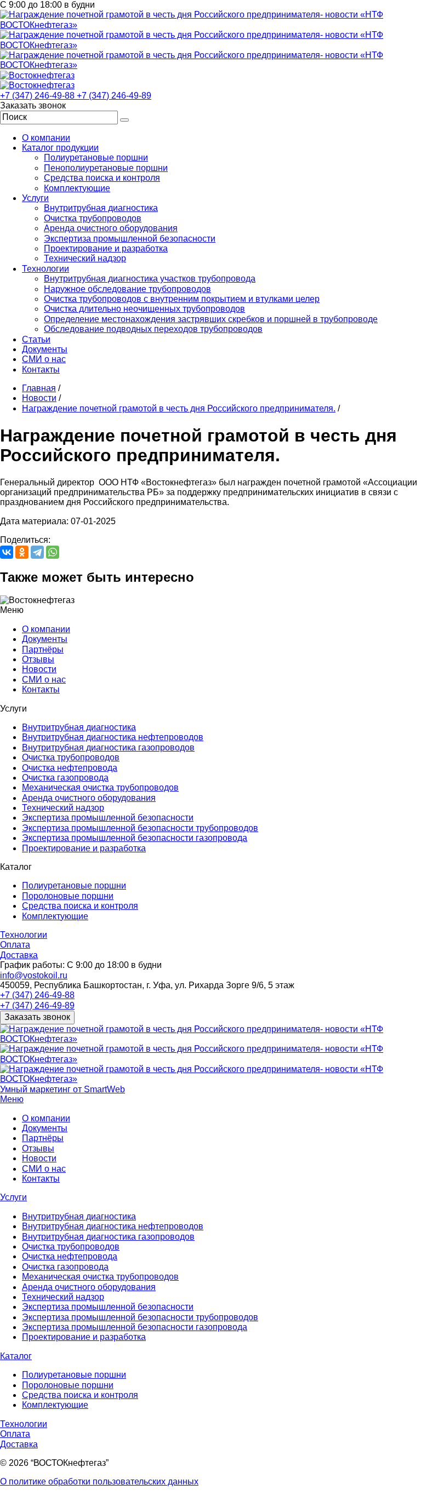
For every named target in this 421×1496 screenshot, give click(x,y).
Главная (39, 388)
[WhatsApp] (52, 552)
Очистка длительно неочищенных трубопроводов (144, 308)
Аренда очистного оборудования (111, 228)
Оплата (15, 944)
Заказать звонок (37, 1017)
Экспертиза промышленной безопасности (129, 238)
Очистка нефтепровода (69, 767)
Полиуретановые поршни (96, 157)
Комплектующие (77, 188)
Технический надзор (85, 258)
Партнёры (43, 649)
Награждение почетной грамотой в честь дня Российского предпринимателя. (178, 408)
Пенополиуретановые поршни (106, 168)
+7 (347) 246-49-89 (114, 95)
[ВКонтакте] (6, 552)
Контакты (41, 369)
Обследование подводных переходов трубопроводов (153, 329)
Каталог (16, 1356)
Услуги (35, 198)
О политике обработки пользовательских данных (99, 1481)
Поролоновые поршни (67, 896)
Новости (39, 398)
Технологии (45, 268)
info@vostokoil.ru (33, 975)
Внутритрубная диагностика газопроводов (108, 747)
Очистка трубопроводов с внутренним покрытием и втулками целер (182, 298)
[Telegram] (37, 552)
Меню (12, 1099)
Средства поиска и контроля (102, 177)
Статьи (36, 339)
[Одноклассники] (22, 552)
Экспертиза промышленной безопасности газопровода (134, 837)
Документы (44, 349)
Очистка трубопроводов (92, 218)
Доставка (19, 955)
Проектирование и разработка (106, 248)
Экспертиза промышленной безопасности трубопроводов (140, 828)
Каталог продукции (60, 147)
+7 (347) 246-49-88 (38, 95)
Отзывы (38, 659)
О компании (46, 137)
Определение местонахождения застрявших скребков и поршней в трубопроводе (211, 319)
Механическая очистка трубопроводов (100, 787)
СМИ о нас (44, 359)
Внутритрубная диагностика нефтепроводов (112, 737)
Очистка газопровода (65, 777)
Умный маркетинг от (62, 1089)
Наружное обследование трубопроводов (127, 289)
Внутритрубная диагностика (101, 208)
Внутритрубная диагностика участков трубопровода (149, 278)
